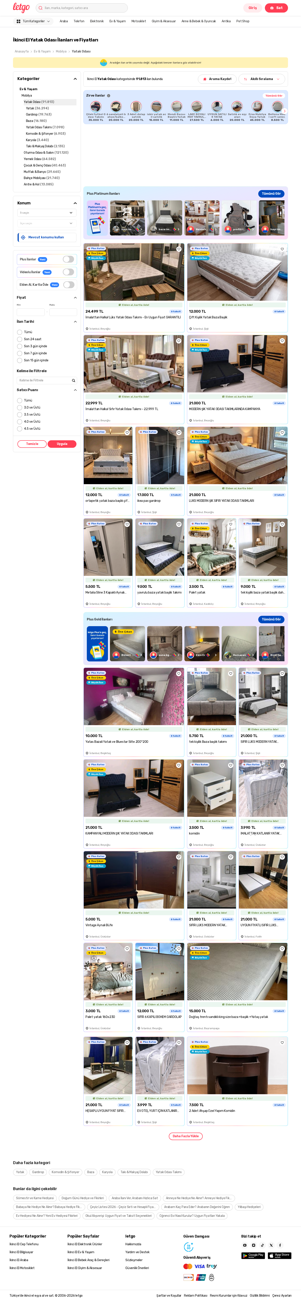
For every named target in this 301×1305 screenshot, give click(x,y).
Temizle (32, 444)
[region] (185, 111)
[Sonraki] (285, 111)
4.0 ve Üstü (32, 422)
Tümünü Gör (273, 95)
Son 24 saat (32, 339)
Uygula (62, 444)
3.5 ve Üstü (32, 414)
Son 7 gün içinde (35, 353)
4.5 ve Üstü (32, 429)
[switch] (68, 259)
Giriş (253, 8)
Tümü (28, 332)
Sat (279, 8)
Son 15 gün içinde (36, 360)
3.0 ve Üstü (32, 407)
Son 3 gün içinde (35, 346)
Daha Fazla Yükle (186, 1136)
